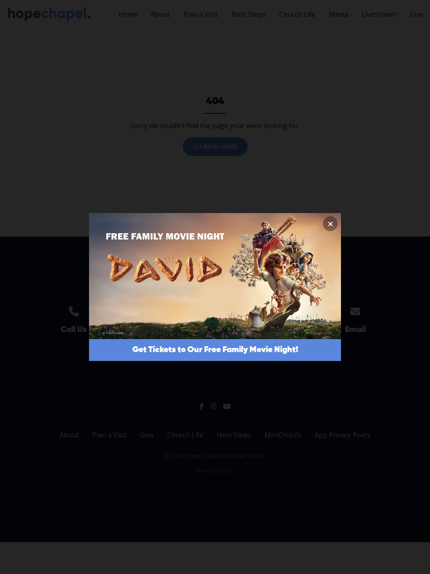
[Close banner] (330, 223)
